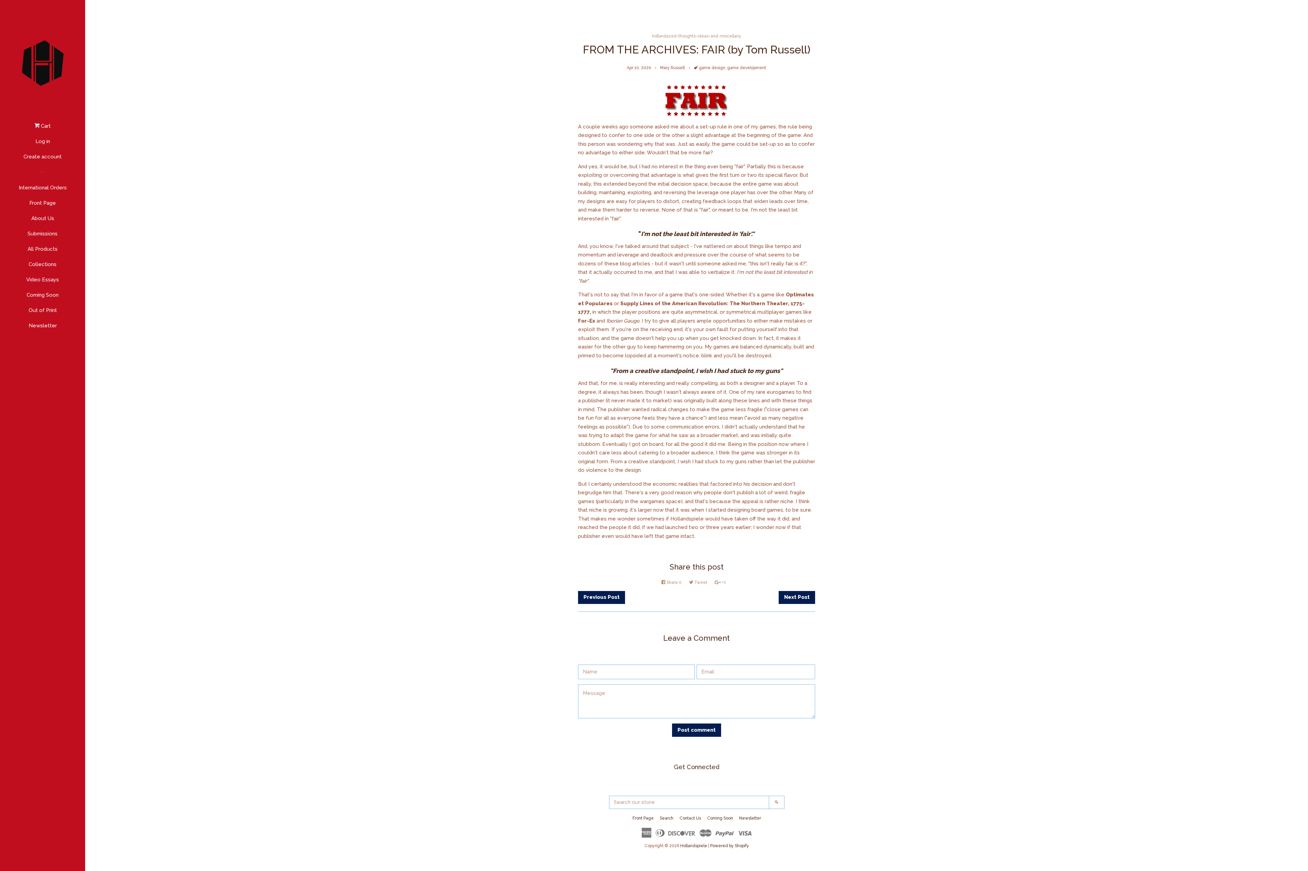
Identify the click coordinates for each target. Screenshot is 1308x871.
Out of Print (43, 310)
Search (666, 818)
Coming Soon (43, 295)
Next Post (797, 597)
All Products (43, 249)
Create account (43, 157)
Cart (45, 126)
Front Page (42, 203)
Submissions (43, 234)
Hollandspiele (693, 845)
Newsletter (43, 326)
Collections (43, 264)
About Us (42, 218)
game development (746, 67)
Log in (42, 141)
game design (712, 67)
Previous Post (601, 597)
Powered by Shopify (729, 845)
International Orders (43, 188)
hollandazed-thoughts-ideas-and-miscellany (696, 36)
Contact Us (690, 818)
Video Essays (42, 280)
